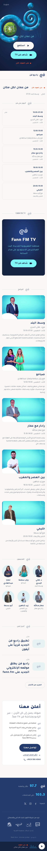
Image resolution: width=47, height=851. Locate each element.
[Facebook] (36, 804)
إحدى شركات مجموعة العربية (23, 831)
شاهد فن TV (21, 55)
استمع (21, 45)
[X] (25, 804)
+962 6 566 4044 (34, 760)
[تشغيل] (42, 846)
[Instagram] (30, 804)
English (6, 5)
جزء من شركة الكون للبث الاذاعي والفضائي (24, 818)
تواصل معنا (30, 748)
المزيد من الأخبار (35, 685)
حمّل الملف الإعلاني (30, 755)
